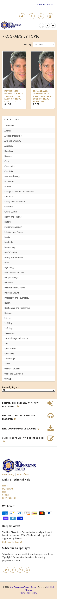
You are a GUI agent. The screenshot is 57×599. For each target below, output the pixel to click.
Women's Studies (12, 369)
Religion (8, 313)
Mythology (9, 267)
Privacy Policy (8, 474)
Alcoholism (9, 126)
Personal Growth (11, 293)
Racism (7, 303)
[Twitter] (22, 16)
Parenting (8, 282)
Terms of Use (22, 474)
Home (4, 486)
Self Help (8, 323)
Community (9, 166)
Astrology (8, 146)
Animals (7, 131)
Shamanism (9, 333)
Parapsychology (11, 277)
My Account (7, 489)
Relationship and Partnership (17, 308)
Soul (6, 343)
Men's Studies (10, 252)
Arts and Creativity (12, 141)
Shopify (34, 587)
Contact (5, 495)
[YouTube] (50, 16)
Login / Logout (8, 498)
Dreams (7, 186)
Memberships (10, 247)
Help (4, 492)
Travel (7, 363)
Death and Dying (12, 176)
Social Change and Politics (16, 338)
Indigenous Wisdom (13, 227)
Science (7, 318)
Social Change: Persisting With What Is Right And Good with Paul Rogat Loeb (42, 96)
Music (7, 262)
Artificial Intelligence (13, 136)
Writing (7, 379)
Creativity (8, 171)
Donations (9, 181)
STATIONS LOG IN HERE (44, 5)
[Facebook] (32, 16)
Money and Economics (14, 257)
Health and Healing (12, 217)
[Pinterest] (41, 16)
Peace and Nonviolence (14, 288)
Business (8, 156)
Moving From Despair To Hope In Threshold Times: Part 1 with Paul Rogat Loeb (13, 96)
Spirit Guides (10, 348)
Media (7, 237)
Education (8, 196)
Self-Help (8, 328)
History (7, 222)
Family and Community (14, 201)
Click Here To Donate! (12, 542)
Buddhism (8, 151)
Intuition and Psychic (13, 232)
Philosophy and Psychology (16, 298)
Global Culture (10, 212)
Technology (9, 358)
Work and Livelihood (13, 374)
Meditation (9, 242)
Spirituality (9, 353)
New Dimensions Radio (19, 587)
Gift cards (8, 207)
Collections (11, 119)
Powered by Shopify (28, 593)
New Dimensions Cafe (14, 272)
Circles (7, 161)
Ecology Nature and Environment (19, 191)
